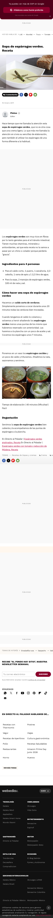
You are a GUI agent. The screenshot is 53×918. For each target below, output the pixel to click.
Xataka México (9, 880)
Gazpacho (42, 651)
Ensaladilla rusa (27, 651)
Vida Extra (31, 810)
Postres (31, 724)
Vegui (5, 733)
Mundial (29, 34)
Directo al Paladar (11, 841)
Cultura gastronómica (38, 738)
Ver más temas (10, 768)
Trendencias (8, 858)
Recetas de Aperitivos (13, 738)
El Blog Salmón (33, 858)
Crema (44, 455)
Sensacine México (35, 888)
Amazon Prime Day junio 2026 (36, 750)
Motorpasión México (36, 900)
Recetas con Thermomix (9, 726)
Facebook (21, 94)
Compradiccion (9, 866)
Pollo (5, 744)
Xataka (6, 806)
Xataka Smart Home (11, 818)
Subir (43, 791)
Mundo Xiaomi (9, 822)
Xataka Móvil (8, 810)
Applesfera (7, 814)
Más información (43, 915)
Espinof (30, 828)
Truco (38, 34)
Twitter (26, 94)
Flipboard (30, 94)
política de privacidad (36, 680)
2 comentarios (11, 95)
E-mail (35, 94)
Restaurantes (9, 749)
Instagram (28, 693)
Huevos (31, 757)
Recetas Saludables (37, 744)
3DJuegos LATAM (34, 880)
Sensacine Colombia (36, 892)
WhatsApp (5, 693)
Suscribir (43, 674)
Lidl (20, 34)
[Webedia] (10, 792)
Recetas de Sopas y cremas (24, 455)
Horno (6, 757)
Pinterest (34, 693)
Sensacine (31, 823)
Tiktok (46, 693)
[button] (15, 113)
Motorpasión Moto (35, 845)
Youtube (22, 693)
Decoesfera (8, 862)
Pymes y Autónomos (36, 862)
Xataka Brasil (8, 884)
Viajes (30, 733)
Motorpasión (32, 841)
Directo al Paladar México (14, 900)
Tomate (47, 34)
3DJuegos (31, 806)
